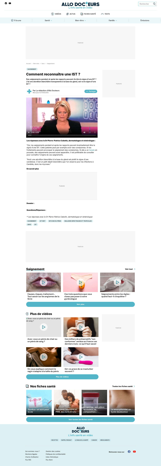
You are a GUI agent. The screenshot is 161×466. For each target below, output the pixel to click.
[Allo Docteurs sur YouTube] (10, 3)
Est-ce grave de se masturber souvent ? (79, 370)
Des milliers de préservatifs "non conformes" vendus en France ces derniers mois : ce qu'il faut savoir (81, 341)
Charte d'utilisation (31, 457)
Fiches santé (90, 14)
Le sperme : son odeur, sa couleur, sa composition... (94, 409)
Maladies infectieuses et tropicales (78, 221)
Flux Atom (49, 460)
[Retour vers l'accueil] (80, 5)
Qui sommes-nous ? (32, 451)
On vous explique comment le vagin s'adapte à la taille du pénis (43, 370)
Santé (47, 20)
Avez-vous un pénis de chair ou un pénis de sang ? (42, 340)
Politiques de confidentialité (55, 454)
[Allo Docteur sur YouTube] (134, 451)
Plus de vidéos (41, 314)
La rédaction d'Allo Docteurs (47, 90)
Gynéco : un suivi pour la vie (38, 410)
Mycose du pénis (55, 221)
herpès (92, 150)
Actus (72, 14)
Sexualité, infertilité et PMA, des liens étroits (66, 410)
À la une (17, 20)
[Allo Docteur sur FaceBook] (6, 3)
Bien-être (79, 20)
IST (35, 224)
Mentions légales (31, 454)
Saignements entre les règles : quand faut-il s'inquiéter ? (115, 295)
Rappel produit (66, 440)
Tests (107, 14)
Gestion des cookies (53, 451)
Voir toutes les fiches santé (81, 419)
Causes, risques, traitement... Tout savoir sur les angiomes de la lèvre (43, 296)
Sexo (43, 63)
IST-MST (42, 221)
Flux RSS (28, 460)
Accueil (28, 63)
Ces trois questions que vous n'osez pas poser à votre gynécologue (78, 296)
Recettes (54, 440)
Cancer (94, 440)
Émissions (145, 20)
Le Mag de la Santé (81, 440)
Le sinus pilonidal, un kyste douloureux (121, 410)
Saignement (51, 63)
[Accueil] (80, 431)
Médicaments (105, 440)
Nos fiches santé (43, 386)
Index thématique (52, 457)
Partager (92, 91)
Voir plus (80, 304)
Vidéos (58, 14)
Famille (112, 20)
